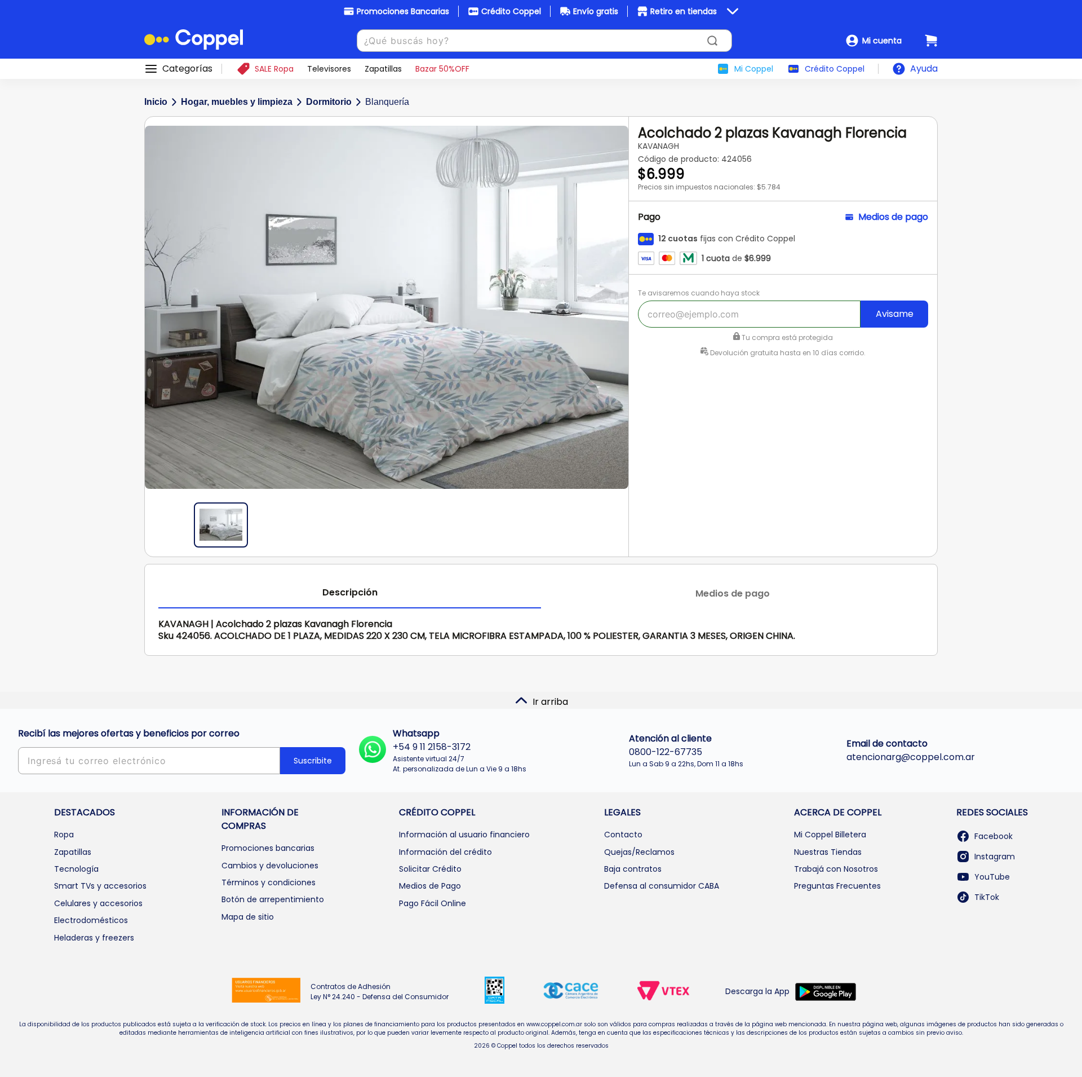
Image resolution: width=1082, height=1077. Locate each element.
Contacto (623, 834)
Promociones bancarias (267, 848)
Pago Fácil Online (432, 903)
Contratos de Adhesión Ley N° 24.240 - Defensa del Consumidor (380, 991)
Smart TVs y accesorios (100, 885)
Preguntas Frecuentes (837, 885)
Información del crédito (445, 852)
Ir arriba (550, 701)
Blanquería (387, 102)
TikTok (986, 897)
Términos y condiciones (268, 882)
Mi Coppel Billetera (830, 834)
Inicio (155, 102)
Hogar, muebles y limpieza (236, 102)
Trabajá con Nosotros (836, 869)
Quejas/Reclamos (639, 852)
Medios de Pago (430, 885)
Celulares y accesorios (98, 903)
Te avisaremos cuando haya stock (699, 293)
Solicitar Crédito (430, 869)
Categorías (187, 69)
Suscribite (313, 760)
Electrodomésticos (91, 920)
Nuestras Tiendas (828, 852)
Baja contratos (633, 869)
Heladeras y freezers (94, 937)
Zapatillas (72, 852)
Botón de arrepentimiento (272, 899)
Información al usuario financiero (464, 834)
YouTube (992, 876)
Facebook (993, 836)
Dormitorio (329, 102)
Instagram (994, 856)
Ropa (64, 834)
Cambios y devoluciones (269, 865)
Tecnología (76, 869)
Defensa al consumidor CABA (661, 885)
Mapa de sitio (247, 916)
